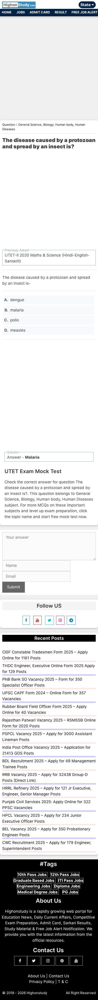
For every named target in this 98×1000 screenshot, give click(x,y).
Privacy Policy (41, 981)
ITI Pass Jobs (70, 880)
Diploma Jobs (67, 886)
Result (61, 12)
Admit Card (40, 12)
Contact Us (59, 976)
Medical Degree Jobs (38, 892)
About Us (36, 976)
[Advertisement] (49, 66)
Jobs (20, 12)
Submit (13, 587)
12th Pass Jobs (64, 874)
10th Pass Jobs (33, 874)
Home (7, 12)
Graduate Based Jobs (34, 880)
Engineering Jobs (34, 886)
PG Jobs (70, 892)
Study (19, 4)
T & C (63, 981)
